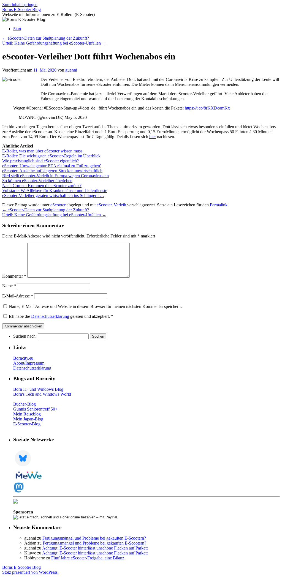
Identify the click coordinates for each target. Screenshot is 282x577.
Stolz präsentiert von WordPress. (30, 572)
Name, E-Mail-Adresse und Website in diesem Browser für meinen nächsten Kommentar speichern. (95, 306)
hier (152, 136)
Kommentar (14, 276)
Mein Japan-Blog (28, 419)
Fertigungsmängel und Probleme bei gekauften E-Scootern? (94, 538)
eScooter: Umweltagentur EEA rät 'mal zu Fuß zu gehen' (51, 165)
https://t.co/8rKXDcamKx (207, 108)
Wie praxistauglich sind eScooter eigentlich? (40, 160)
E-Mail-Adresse (17, 296)
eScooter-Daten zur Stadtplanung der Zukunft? (45, 38)
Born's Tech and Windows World (42, 394)
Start (17, 28)
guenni (71, 70)
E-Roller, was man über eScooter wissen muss (42, 151)
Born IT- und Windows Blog (38, 389)
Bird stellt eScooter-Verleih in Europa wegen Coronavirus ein (55, 175)
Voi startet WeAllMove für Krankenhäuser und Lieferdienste (54, 190)
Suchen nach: (25, 336)
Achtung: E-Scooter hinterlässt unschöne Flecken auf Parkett (95, 548)
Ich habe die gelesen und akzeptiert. (61, 316)
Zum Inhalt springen (19, 4)
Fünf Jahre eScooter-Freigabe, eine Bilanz (87, 558)
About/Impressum (28, 363)
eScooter (58, 205)
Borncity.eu (23, 358)
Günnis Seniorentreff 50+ (35, 409)
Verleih (120, 205)
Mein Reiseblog (27, 414)
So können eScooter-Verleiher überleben (37, 180)
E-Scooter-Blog (26, 424)
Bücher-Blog (24, 404)
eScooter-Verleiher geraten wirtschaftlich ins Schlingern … (53, 195)
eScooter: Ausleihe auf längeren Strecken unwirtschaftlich (52, 170)
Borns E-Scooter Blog (21, 9)
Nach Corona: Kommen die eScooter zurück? (42, 185)
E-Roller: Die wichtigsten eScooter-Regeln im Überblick (51, 156)
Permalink (218, 205)
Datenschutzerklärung (50, 316)
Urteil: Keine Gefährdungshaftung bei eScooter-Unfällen (54, 43)
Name (9, 285)
